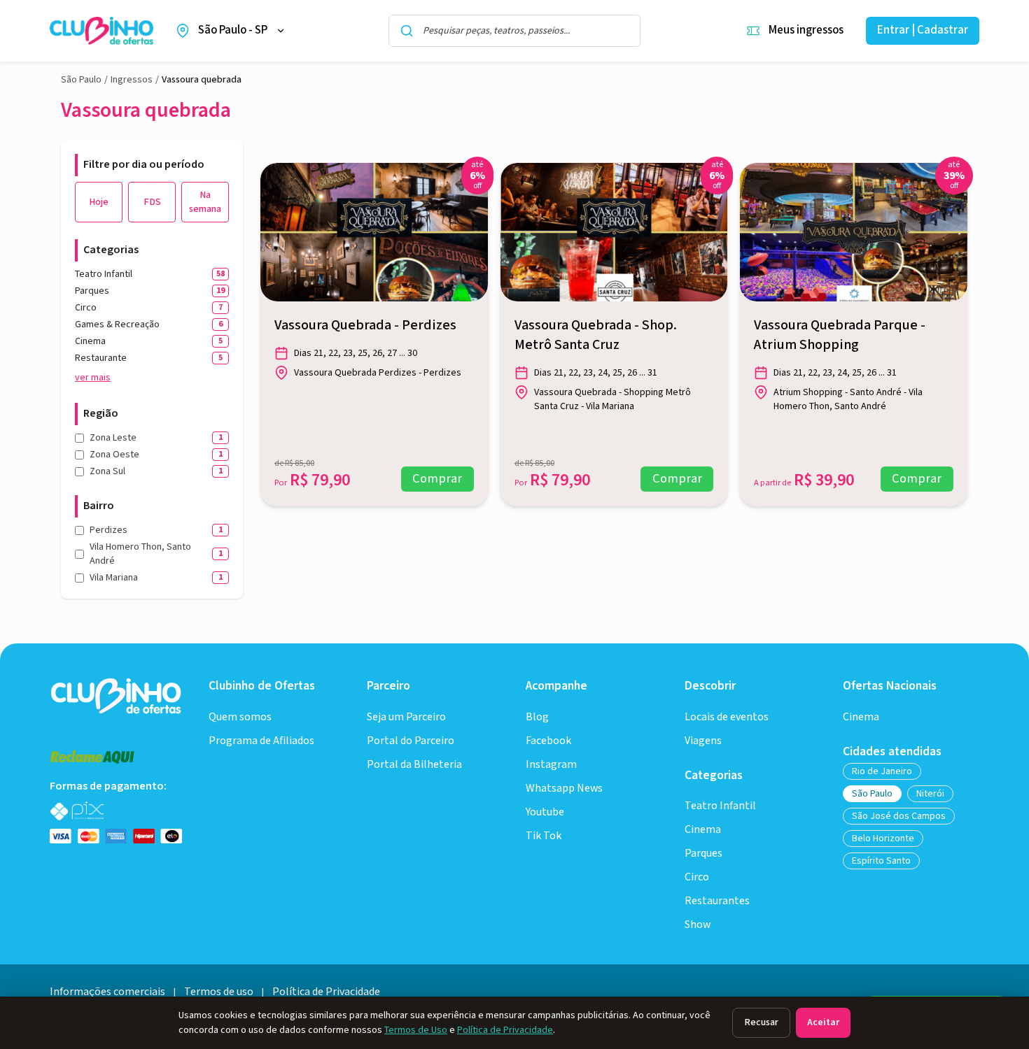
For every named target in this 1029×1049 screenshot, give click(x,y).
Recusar (761, 1022)
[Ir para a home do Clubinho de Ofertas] (101, 31)
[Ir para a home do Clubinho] (117, 695)
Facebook (548, 741)
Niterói (930, 793)
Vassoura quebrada (201, 79)
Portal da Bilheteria (414, 764)
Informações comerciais (107, 992)
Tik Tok (543, 836)
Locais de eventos (727, 717)
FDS (152, 202)
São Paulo (81, 79)
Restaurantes (717, 901)
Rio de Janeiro (882, 771)
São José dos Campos (899, 816)
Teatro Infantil (720, 806)
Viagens (703, 741)
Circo (697, 877)
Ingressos (132, 79)
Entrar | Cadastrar (922, 30)
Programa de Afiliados (261, 741)
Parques (703, 853)
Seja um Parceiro (406, 717)
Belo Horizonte (883, 838)
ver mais (93, 377)
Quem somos (240, 717)
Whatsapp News (564, 788)
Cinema (703, 829)
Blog (537, 717)
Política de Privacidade (505, 1030)
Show (697, 925)
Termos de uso (218, 992)
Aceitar (823, 1022)
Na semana (205, 202)
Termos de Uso (415, 1030)
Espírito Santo (881, 861)
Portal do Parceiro (410, 741)
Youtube (545, 812)
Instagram (551, 764)
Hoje (98, 202)
